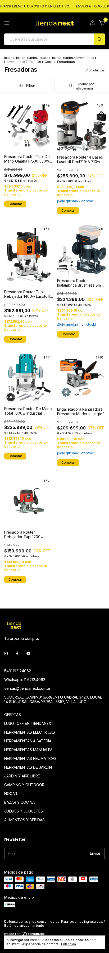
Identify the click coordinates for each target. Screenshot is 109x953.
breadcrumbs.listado (32, 58)
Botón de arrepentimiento (24, 926)
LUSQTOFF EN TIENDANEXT (29, 723)
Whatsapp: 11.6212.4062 (24, 679)
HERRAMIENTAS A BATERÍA (27, 741)
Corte (49, 62)
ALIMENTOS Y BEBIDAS (24, 820)
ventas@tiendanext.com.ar (27, 688)
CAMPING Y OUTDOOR (24, 784)
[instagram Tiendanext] (6, 653)
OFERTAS (12, 714)
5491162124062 (17, 671)
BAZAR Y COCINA (19, 802)
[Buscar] (99, 39)
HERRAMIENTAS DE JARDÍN (28, 767)
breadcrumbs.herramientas (73, 58)
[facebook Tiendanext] (17, 653)
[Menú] (6, 23)
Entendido (68, 944)
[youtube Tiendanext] (28, 653)
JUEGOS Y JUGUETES (23, 811)
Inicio (8, 58)
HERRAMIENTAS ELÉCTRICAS (29, 732)
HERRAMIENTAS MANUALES (28, 749)
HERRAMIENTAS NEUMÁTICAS (30, 758)
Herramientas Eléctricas (22, 62)
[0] (102, 23)
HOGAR (10, 793)
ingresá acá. (93, 922)
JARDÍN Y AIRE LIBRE (22, 776)
